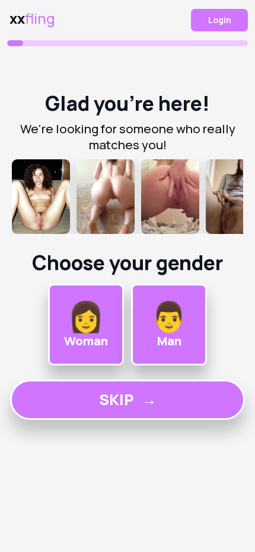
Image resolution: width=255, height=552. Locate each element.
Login (219, 19)
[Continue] (127, 196)
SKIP (128, 399)
